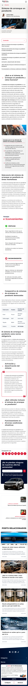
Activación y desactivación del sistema (11, 62)
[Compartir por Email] (12, 453)
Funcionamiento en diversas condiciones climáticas (14, 69)
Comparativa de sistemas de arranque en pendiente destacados (14, 54)
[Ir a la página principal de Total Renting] (2, 5)
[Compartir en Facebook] (3, 453)
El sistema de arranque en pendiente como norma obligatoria (13, 58)
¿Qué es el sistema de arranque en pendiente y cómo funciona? (13, 45)
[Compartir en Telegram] (18, 453)
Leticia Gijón (9, 14)
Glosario (7, 5)
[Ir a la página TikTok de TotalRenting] (18, 652)
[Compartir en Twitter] (9, 453)
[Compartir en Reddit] (21, 453)
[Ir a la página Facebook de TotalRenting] (9, 652)
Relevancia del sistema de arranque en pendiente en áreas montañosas (13, 49)
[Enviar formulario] (24, 471)
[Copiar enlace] (25, 453)
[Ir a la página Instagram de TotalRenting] (12, 652)
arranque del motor (14, 182)
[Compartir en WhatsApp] (6, 453)
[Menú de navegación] (26, 1)
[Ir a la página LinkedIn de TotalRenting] (15, 652)
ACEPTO (14, 679)
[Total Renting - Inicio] (5, 2)
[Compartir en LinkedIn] (15, 453)
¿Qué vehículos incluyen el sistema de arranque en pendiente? (14, 65)
